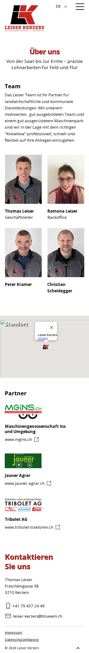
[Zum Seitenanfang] (78, 648)
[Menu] (80, 6)
